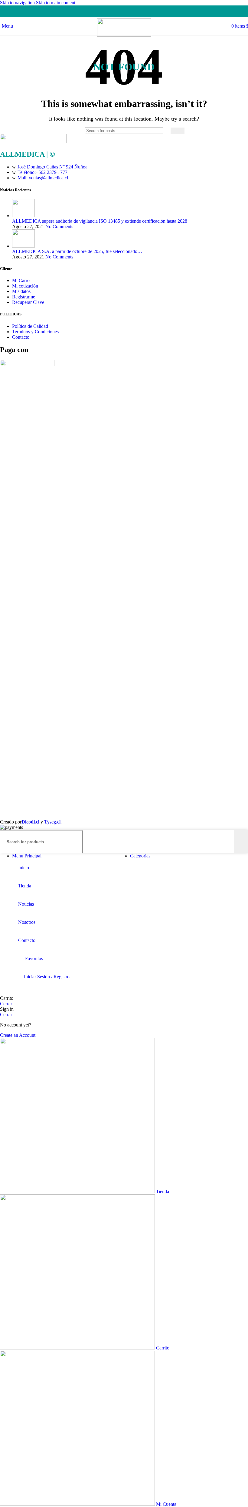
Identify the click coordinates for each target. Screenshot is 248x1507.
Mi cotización (25, 285)
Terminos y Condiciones (35, 331)
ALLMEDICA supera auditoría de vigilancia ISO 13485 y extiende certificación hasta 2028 (99, 221)
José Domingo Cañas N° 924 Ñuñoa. (53, 166)
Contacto (20, 337)
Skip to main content (55, 2)
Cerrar (6, 1003)
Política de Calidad (30, 326)
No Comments (59, 226)
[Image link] (33, 141)
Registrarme (23, 296)
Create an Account (17, 1035)
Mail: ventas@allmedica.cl (43, 177)
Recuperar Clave (28, 302)
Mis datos (21, 291)
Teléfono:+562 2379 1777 (42, 172)
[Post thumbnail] (23, 215)
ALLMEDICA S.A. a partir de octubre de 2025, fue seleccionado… (77, 251)
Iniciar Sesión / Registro (47, 976)
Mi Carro (21, 280)
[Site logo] (124, 35)
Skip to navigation (18, 2)
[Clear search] (166, 130)
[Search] (177, 131)
